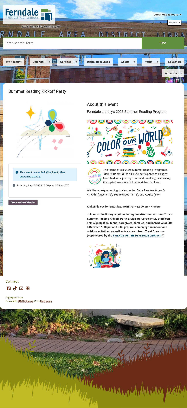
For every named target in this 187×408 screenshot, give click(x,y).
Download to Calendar (23, 202)
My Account (13, 62)
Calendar (38, 62)
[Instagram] (27, 288)
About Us (171, 73)
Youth (149, 62)
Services (65, 62)
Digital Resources (98, 62)
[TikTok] (15, 288)
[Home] (29, 14)
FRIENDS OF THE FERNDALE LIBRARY (137, 235)
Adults (125, 62)
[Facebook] (9, 288)
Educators (174, 62)
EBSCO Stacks (25, 301)
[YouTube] (21, 288)
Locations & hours (166, 14)
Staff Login (46, 301)
